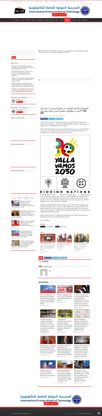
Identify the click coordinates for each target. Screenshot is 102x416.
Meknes (28, 1)
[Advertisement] (51, 35)
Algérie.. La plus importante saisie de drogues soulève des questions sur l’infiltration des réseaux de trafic (23, 79)
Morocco (68, 1)
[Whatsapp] (90, 4)
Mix (77, 1)
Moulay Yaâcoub (54, 1)
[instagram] (87, 4)
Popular (19, 198)
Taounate (41, 1)
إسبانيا (70, 129)
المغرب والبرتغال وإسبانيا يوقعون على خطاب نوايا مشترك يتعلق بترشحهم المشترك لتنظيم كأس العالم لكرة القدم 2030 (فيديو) (47, 246)
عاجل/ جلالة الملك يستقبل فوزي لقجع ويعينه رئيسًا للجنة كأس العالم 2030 (64, 245)
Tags (32, 198)
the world (73, 1)
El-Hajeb (36, 1)
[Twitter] (82, 4)
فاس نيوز (42, 220)
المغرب (48, 123)
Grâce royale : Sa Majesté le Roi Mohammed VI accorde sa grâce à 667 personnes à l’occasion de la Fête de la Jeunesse (48, 349)
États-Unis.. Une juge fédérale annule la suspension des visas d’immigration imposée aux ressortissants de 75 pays (23, 67)
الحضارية (66, 216)
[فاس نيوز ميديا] (20, 10)
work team (82, 1)
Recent (14, 198)
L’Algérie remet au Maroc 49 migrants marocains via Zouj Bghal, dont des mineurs (47, 372)
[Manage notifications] (98, 413)
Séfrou (63, 1)
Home (41, 50)
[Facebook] (80, 4)
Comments (26, 198)
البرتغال (59, 204)
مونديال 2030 (45, 261)
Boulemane (47, 1)
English (46, 50)
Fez (24, 1)
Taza (32, 1)
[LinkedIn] (83, 4)
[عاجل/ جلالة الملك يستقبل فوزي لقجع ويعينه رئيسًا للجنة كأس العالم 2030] (64, 238)
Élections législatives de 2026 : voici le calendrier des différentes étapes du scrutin (64, 297)
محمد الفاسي (45, 115)
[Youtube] (85, 4)
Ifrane (60, 1)
